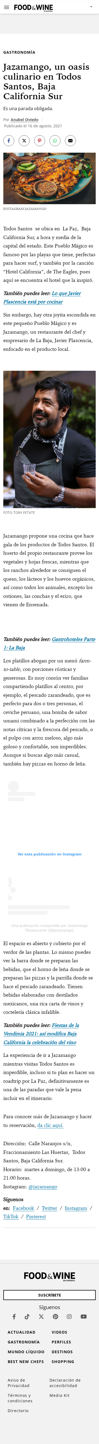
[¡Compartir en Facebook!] (8, 140)
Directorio (18, 1410)
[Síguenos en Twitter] (41, 1316)
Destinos (62, 1351)
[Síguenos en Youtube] (84, 1316)
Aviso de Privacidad (19, 1382)
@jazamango (42, 1186)
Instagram (76, 1208)
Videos (59, 1332)
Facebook (23, 1208)
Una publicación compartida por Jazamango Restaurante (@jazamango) (49, 927)
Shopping (63, 1361)
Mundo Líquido (26, 1351)
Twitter (49, 1208)
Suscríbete (49, 1295)
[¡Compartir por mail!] (70, 140)
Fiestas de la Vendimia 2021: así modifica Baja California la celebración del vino (41, 1033)
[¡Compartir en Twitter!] (24, 140)
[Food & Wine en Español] (33, 7)
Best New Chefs (26, 1361)
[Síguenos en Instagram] (69, 1316)
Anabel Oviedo (24, 119)
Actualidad (21, 1332)
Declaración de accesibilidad (65, 1382)
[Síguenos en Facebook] (14, 1316)
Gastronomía (19, 52)
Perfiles (61, 1341)
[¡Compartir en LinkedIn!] (55, 140)
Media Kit (60, 1395)
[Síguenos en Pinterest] (55, 1316)
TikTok (10, 1216)
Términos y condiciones (20, 1398)
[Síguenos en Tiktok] (27, 1316)
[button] (6, 7)
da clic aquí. (50, 1125)
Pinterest (36, 1216)
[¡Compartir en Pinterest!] (39, 140)
